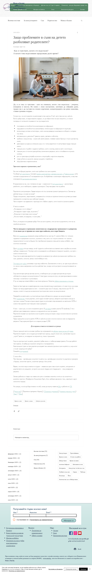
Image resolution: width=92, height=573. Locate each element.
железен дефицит (64, 464)
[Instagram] (75, 533)
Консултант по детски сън (76, 468)
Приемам (83, 569)
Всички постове (14, 20)
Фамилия (33, 512)
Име (14, 512)
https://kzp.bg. (10, 560)
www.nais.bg (47, 558)
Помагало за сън (12, 540)
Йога (69, 475)
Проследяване (74, 453)
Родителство (52, 20)
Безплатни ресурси (60, 535)
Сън (42, 20)
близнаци (62, 475)
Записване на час (78, 464)
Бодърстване (63, 461)
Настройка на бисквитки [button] (56, 569)
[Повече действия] (77, 32)
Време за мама (29, 401)
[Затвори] (90, 569)
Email (48, 512)
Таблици (82, 472)
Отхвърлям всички (71, 569)
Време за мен (18, 401)
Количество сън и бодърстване (68, 479)
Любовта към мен (40, 401)
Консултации (63, 453)
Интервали (62, 468)
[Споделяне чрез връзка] (18, 411)
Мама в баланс (66, 20)
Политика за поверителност (17, 571)
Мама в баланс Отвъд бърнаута (19, 5)
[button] (81, 20)
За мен (55, 530)
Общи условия (37, 535)
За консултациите (30, 20)
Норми (75, 472)
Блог (55, 533)
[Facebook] (71, 533)
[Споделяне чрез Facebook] (14, 411)
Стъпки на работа (75, 457)
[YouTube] (79, 533)
